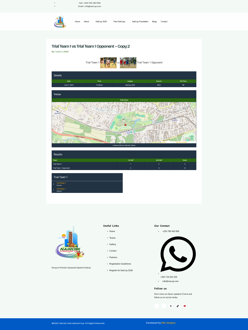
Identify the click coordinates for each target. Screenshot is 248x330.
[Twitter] (170, 306)
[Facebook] (156, 306)
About (86, 21)
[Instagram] (163, 306)
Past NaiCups (119, 21)
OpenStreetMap (181, 142)
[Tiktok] (177, 306)
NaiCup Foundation (140, 21)
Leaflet (163, 142)
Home (77, 21)
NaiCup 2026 (101, 21)
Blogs (154, 21)
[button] (124, 120)
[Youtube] (184, 306)
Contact (164, 21)
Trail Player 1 (61, 189)
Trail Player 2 (61, 183)
